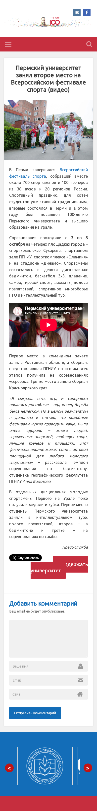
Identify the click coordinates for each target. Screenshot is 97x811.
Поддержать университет (59, 567)
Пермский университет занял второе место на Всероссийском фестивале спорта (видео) (48, 78)
